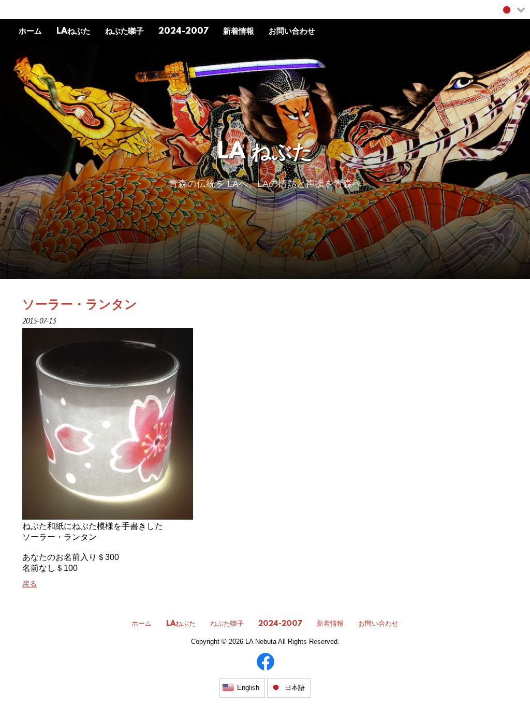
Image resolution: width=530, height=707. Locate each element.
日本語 (295, 687)
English (248, 687)
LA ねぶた (265, 153)
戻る (29, 584)
